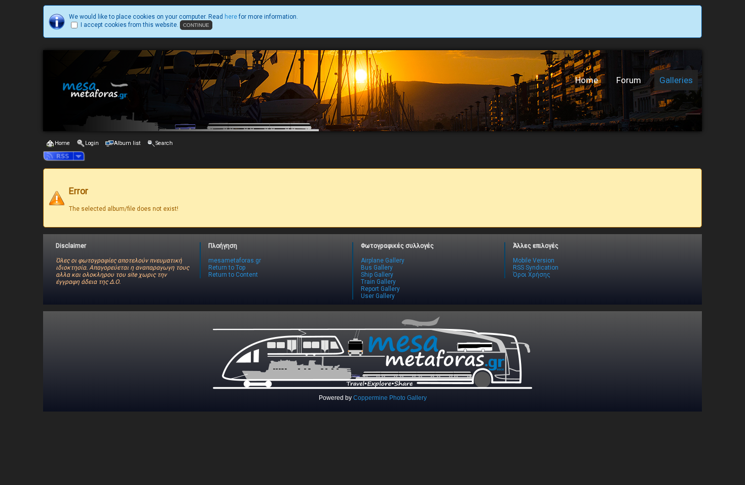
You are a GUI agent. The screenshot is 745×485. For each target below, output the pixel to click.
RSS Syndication (535, 267)
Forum (628, 80)
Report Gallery (380, 288)
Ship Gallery (377, 274)
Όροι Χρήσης (531, 274)
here (231, 16)
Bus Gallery (377, 267)
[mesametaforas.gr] (202, 90)
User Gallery (378, 296)
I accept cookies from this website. (129, 24)
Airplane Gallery (382, 260)
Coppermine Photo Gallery (390, 397)
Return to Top (226, 267)
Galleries (676, 80)
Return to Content (233, 274)
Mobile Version (533, 260)
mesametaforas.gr (234, 260)
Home (586, 80)
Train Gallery (378, 281)
